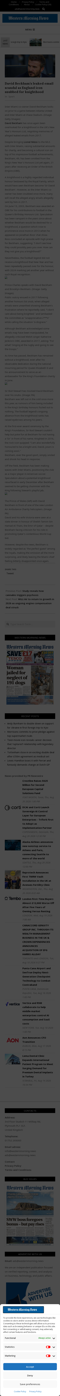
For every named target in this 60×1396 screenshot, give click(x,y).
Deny (30, 1375)
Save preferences (30, 1384)
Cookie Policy (20, 1391)
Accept (30, 1366)
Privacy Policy (35, 1391)
